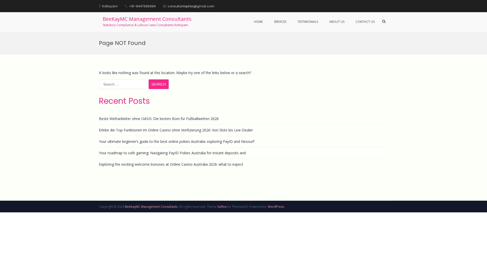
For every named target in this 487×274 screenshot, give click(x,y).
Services (280, 22)
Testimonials (308, 22)
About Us (336, 22)
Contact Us (365, 22)
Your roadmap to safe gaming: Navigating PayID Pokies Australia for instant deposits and (172, 152)
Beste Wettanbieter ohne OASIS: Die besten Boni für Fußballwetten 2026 (159, 118)
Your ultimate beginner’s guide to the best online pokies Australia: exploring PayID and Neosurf (176, 141)
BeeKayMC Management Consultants (147, 18)
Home (258, 22)
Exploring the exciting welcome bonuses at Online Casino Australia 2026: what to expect (171, 164)
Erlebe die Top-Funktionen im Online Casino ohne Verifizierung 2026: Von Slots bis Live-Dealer (176, 130)
